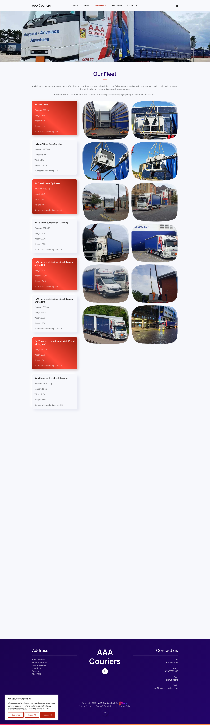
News (86, 5)
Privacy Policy (85, 706)
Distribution (116, 5)
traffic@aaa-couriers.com (166, 688)
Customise (16, 715)
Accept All (48, 715)
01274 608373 (172, 680)
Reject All (32, 715)
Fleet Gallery (100, 5)
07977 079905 (171, 671)
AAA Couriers (41, 5)
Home (75, 5)
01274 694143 (172, 662)
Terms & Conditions (105, 706)
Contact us (132, 5)
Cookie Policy (125, 706)
